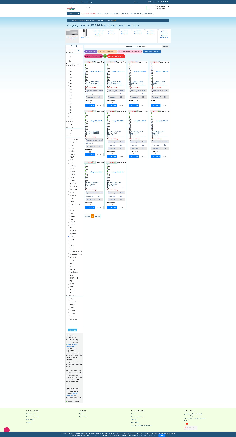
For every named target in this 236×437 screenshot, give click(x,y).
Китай (72, 299)
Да (71, 125)
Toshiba (72, 284)
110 (71, 119)
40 (71, 83)
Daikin (72, 178)
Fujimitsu (73, 195)
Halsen (72, 216)
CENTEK (72, 175)
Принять (162, 435)
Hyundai (73, 225)
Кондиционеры (31, 414)
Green (72, 210)
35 (71, 80)
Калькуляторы (72, 2)
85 (71, 110)
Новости (117, 13)
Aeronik (72, 145)
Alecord (72, 154)
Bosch (72, 169)
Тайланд (73, 302)
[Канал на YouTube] (187, 424)
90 (71, 113)
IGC (71, 228)
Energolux (73, 189)
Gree (71, 207)
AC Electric (73, 142)
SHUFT (72, 275)
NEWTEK (73, 257)
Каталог (72, 13)
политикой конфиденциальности (145, 435)
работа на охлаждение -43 (152, 52)
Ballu (71, 163)
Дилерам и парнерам (138, 417)
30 (71, 77)
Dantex (72, 181)
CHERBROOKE (74, 139)
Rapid (72, 263)
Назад (87, 216)
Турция (72, 310)
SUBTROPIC (74, 278)
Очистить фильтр (74, 50)
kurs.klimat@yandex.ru (162, 6)
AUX (71, 160)
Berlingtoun (74, 166)
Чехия (72, 316)
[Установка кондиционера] (74, 345)
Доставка (143, 13)
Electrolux (73, 186)
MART (72, 246)
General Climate (75, 204)
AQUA (72, 157)
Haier (72, 213)
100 (71, 116)
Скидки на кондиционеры (116, 56)
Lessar (72, 240)
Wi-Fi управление (90, 52)
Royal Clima (74, 272)
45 (71, 86)
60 (71, 95)
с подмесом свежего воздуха (107, 52)
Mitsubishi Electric (76, 251)
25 (71, 75)
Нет (71, 133)
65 (71, 98)
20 (71, 72)
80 (71, 107)
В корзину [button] (90, 105)
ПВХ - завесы (30, 419)
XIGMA (72, 287)
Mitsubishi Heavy (76, 254)
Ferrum (72, 192)
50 (71, 89)
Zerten (72, 293)
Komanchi (73, 234)
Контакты (125, 13)
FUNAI (72, 201)
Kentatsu (73, 231)
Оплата (151, 13)
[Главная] (74, 7)
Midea (72, 248)
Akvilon (72, 151)
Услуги (100, 13)
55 (71, 92)
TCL (71, 281)
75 (71, 104)
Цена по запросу (90, 87)
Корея (72, 307)
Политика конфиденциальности (141, 425)
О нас (133, 414)
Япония (72, 304)
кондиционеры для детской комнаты (130, 52)
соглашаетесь (96, 435)
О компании (134, 13)
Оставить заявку (86, 2)
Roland (72, 269)
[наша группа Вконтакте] (185, 424)
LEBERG (72, 237)
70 (71, 101)
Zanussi (72, 290)
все (105, 56)
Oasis (72, 260)
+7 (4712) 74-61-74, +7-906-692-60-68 (156, 2)
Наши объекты (83, 417)
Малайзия (73, 319)
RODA (72, 266)
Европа (72, 313)
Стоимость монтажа (32, 417)
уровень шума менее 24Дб (93, 56)
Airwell (72, 148)
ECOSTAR (73, 184)
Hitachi (72, 222)
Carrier (72, 172)
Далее (97, 216)
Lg (70, 243)
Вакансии (134, 419)
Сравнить (88, 100)
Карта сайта (135, 422)
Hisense (72, 219)
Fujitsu (72, 198)
